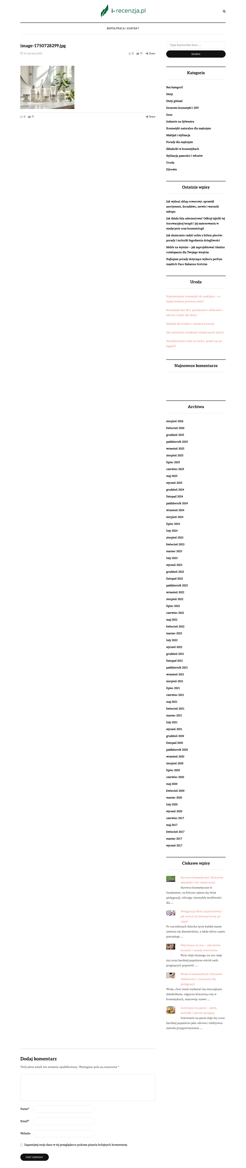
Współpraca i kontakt (123, 28)
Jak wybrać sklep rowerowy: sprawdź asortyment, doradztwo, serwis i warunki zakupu (192, 206)
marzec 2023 (174, 551)
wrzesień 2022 (175, 592)
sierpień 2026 (174, 421)
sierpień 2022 (174, 599)
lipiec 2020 (173, 770)
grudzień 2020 (175, 736)
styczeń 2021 (174, 729)
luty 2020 (172, 804)
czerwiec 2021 (175, 695)
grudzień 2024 (175, 489)
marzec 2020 (174, 797)
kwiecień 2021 (175, 708)
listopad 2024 (174, 496)
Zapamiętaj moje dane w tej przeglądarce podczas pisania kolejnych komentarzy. (76, 1145)
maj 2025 (171, 476)
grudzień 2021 (175, 654)
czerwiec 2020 (175, 777)
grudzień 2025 (175, 435)
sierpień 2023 (174, 537)
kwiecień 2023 (175, 544)
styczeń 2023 (174, 565)
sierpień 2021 (174, 681)
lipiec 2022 (173, 606)
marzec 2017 (174, 838)
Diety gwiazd (174, 101)
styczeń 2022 (174, 647)
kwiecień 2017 (175, 832)
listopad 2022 (174, 578)
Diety (169, 94)
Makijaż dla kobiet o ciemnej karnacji (190, 324)
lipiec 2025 (173, 462)
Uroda (170, 162)
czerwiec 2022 (175, 613)
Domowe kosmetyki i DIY (182, 108)
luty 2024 (172, 530)
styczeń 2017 (174, 845)
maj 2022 (171, 619)
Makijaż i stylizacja (178, 135)
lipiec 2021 (173, 688)
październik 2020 (177, 749)
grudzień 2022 (175, 572)
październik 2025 (177, 442)
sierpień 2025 (174, 455)
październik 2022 (177, 585)
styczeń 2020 (174, 811)
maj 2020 (171, 784)
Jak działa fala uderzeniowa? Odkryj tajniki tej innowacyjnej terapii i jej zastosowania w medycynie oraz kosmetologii (195, 223)
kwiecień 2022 (175, 626)
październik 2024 (177, 503)
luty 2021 (172, 722)
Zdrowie (171, 169)
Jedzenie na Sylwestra (180, 121)
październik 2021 (177, 667)
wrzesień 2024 (175, 510)
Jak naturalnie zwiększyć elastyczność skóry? (195, 332)
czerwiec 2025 (175, 469)
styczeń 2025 (174, 483)
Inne (169, 115)
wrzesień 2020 (175, 756)
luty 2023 (172, 558)
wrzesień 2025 (175, 448)
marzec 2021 (174, 715)
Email (24, 1121)
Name (24, 1109)
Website (25, 1133)
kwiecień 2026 (175, 428)
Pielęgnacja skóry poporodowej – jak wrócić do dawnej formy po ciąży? (202, 916)
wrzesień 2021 (175, 674)
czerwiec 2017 (175, 818)
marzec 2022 (174, 633)
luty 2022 (172, 640)
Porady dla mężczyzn (179, 142)
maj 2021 (171, 702)
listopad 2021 (174, 661)
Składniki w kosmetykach (182, 149)
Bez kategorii (174, 87)
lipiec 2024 (173, 524)
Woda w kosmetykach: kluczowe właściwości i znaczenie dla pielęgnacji (201, 979)
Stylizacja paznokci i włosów (184, 156)
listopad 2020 (174, 743)
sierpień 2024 (174, 517)
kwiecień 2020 (175, 791)
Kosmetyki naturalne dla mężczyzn (188, 128)
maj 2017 (171, 825)
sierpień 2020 (174, 763)
